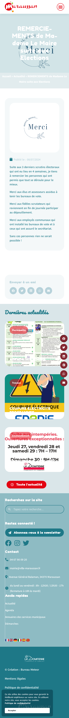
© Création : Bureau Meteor (22, 669)
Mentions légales (15, 678)
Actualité (19, 76)
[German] (15, 640)
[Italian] (20, 640)
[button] (60, 7)
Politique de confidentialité (17, 703)
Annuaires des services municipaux (25, 617)
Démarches (11, 623)
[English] (11, 640)
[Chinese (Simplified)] (28, 640)
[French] (7, 640)
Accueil (6, 76)
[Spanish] (24, 640)
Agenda (9, 610)
